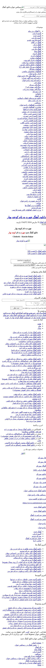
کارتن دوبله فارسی (33, 194)
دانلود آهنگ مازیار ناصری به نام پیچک (27, 332)
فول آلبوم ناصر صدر (33, 185)
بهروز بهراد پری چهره (33, 291)
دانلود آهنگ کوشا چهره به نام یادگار (28, 276)
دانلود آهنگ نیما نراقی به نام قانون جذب (26, 567)
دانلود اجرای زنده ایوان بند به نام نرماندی (25, 612)
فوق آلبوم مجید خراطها (32, 109)
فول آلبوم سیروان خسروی (30, 145)
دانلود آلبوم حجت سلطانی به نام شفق (26, 582)
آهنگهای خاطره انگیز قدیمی (30, 65)
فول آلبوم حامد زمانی (32, 136)
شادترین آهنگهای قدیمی (32, 107)
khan (39, 665)
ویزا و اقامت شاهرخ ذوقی (31, 355)
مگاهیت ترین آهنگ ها (33, 205)
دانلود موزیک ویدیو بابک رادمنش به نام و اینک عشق (21, 628)
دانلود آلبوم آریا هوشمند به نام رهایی (27, 588)
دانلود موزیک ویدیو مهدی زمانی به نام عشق (24, 608)
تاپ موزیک (37, 92)
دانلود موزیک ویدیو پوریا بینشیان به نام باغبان (24, 621)
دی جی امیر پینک (34, 100)
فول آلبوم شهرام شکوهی (31, 147)
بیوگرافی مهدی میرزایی (32, 89)
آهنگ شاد (37, 51)
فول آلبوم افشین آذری (32, 121)
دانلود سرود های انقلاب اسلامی (29, 98)
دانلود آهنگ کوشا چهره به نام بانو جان (27, 280)
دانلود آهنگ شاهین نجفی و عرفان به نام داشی (23, 359)
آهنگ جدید (37, 47)
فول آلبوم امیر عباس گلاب (30, 123)
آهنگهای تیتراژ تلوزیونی (32, 60)
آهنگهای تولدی (35, 58)
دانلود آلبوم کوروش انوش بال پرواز (27, 593)
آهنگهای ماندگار (35, 69)
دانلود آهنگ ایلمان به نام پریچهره (29, 289)
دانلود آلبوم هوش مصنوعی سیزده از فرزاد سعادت (22, 595)
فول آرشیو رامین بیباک (32, 114)
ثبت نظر (16, 308)
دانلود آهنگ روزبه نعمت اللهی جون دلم (26, 412)
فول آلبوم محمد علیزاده (32, 176)
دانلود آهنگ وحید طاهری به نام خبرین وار (25, 337)
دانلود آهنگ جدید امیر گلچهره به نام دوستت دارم (22, 285)
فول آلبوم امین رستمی (32, 125)
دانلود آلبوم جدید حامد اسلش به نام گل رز (25, 600)
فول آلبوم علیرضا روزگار (31, 161)
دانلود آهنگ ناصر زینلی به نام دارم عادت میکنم (23, 556)
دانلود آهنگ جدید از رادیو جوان (30, 663)
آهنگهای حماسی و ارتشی (31, 62)
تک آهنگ (38, 96)
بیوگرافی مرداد (35, 85)
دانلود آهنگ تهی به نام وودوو (30, 335)
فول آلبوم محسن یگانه (32, 174)
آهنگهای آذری (36, 56)
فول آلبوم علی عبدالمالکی (31, 156)
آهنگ (44, 313)
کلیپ (39, 199)
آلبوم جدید (37, 36)
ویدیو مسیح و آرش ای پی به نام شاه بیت (25, 626)
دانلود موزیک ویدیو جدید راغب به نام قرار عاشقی (22, 614)
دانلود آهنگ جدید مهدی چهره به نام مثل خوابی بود (22, 283)
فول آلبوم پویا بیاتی (33, 134)
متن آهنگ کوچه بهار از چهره (16, 318)
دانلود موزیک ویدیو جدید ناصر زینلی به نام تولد (23, 619)
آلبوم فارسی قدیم (34, 40)
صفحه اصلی (36, 643)
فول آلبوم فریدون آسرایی (31, 165)
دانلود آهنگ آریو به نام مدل (31, 372)
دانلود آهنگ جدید (13, 313)
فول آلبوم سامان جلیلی (32, 141)
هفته (39, 324)
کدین (27, 632)
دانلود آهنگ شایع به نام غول (30, 405)
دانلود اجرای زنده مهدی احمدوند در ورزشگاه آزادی (21, 610)
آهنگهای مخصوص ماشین (31, 71)
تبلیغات (38, 94)
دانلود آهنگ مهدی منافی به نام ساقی (27, 558)
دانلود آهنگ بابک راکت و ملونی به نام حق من (24, 375)
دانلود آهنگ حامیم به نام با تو (30, 348)
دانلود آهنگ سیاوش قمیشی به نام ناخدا (26, 350)
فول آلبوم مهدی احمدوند (31, 183)
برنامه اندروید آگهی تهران (31, 78)
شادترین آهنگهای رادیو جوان (30, 105)
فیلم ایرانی (37, 190)
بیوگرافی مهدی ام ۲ (33, 87)
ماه (39, 326)
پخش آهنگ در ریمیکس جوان (26, 645)
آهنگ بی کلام (36, 42)
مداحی (38, 203)
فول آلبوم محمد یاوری (32, 179)
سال (39, 328)
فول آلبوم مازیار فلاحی (32, 167)
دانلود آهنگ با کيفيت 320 (36, 251)
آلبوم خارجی (36, 38)
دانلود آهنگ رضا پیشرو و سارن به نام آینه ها (24, 346)
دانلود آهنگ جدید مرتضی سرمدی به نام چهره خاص (21, 294)
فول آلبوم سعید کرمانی (32, 143)
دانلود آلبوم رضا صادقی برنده (30, 591)
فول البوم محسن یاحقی (32, 188)
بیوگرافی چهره (37, 313)
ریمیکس (38, 103)
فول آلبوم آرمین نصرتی (32, 116)
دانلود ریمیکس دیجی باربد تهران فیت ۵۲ (25, 417)
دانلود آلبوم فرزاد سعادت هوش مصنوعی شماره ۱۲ (21, 597)
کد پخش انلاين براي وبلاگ (38, 263)
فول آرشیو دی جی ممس (31, 112)
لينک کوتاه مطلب (41, 265)
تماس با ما (37, 541)
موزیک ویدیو (36, 208)
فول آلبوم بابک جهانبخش (31, 127)
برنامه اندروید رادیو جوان (31, 80)
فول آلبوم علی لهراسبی (32, 159)
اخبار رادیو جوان (35, 74)
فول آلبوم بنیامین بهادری (31, 129)
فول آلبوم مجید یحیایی (32, 170)
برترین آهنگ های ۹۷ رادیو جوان (29, 76)
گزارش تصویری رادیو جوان (30, 201)
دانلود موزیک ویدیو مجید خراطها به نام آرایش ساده (22, 617)
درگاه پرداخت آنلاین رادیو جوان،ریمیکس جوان (23, 658)
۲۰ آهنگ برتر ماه (34, 31)
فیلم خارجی (36, 192)
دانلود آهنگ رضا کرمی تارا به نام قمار (26, 403)
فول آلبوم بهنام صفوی (32, 132)
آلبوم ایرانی (36, 33)
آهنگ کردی (37, 54)
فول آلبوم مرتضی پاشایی (31, 181)
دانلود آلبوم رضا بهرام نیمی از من (28, 414)
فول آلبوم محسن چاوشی (31, 172)
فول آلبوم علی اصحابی (32, 150)
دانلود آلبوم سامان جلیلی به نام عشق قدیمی (24, 586)
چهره (29, 313)
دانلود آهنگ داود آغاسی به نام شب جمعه (26, 569)
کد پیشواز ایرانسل (34, 197)
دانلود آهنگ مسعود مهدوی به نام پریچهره (25, 287)
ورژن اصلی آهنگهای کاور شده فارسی (26, 210)
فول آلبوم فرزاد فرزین (32, 163)
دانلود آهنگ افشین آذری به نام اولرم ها (26, 353)
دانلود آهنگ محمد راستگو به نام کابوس (19, 443)
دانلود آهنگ (23, 313)
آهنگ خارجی (36, 49)
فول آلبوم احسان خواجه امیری (29, 118)
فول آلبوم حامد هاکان (32, 138)
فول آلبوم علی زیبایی (33, 154)
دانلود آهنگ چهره (27, 315)
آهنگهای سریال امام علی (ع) (30, 67)
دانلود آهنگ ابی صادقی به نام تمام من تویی (24, 377)
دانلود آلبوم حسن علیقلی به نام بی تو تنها (25, 370)
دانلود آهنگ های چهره (13, 315)
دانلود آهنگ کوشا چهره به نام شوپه (28, 278)
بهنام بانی (37, 83)
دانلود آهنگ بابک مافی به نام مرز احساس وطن (23, 344)
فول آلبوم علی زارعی (32, 152)
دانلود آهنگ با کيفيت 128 (36, 253)
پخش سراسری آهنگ (33, 538)
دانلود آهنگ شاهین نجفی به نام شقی (27, 394)
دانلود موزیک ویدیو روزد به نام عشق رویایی (24, 623)
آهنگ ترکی (37, 45)
